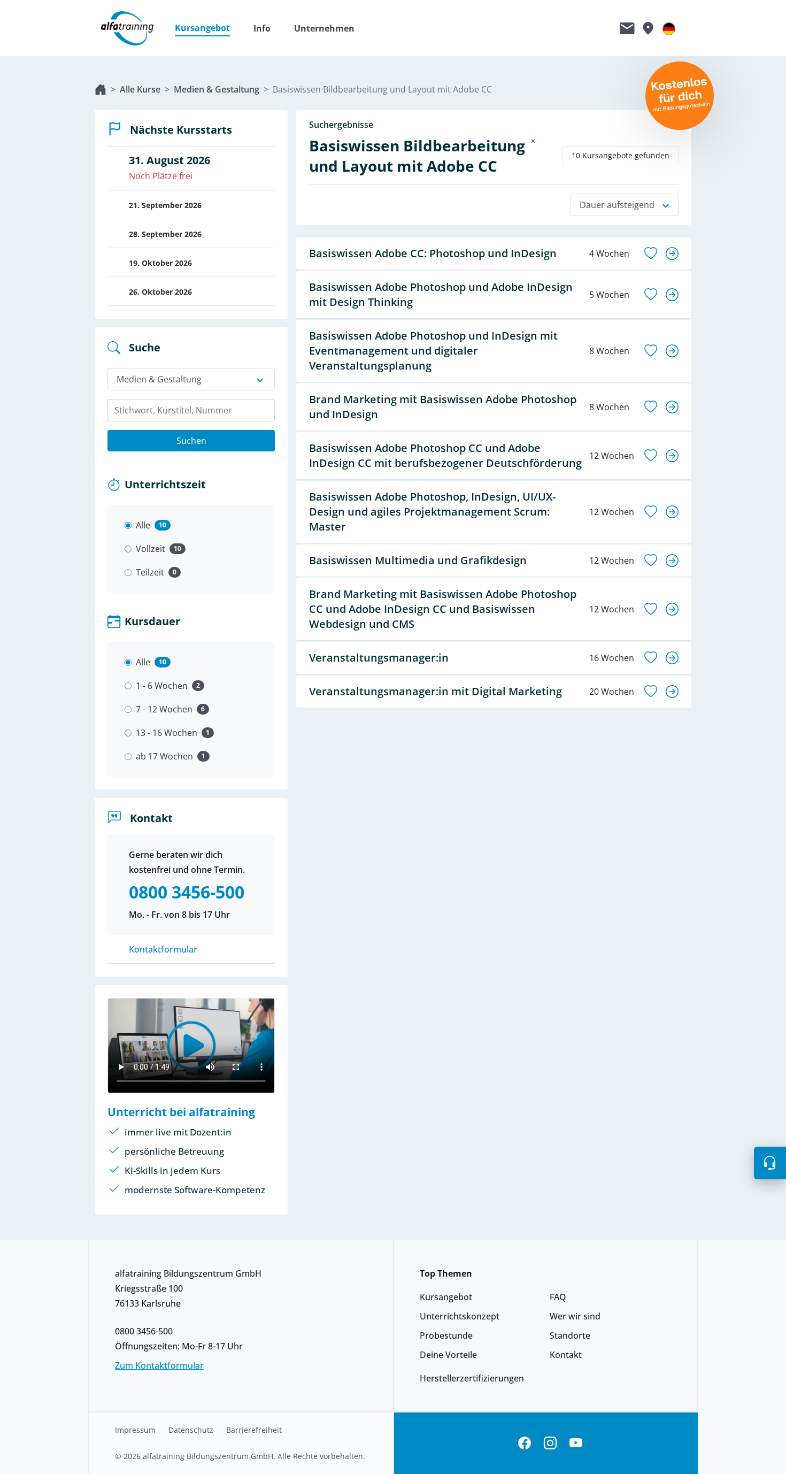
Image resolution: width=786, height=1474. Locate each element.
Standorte (570, 1335)
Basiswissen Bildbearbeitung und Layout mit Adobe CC (382, 89)
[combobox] (191, 410)
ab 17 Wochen (164, 756)
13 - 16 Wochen (166, 733)
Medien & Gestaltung (216, 89)
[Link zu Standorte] (648, 28)
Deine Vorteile (448, 1355)
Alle (143, 525)
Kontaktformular (163, 949)
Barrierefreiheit (254, 1430)
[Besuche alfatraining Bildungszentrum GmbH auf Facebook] (524, 1443)
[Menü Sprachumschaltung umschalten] (668, 28)
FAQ (558, 1297)
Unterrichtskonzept (459, 1316)
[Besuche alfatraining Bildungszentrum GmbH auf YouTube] (575, 1443)
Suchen (191, 441)
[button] (208, 28)
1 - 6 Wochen (162, 686)
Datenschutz (190, 1430)
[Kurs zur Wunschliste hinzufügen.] (650, 253)
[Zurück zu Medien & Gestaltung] (533, 140)
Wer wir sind (575, 1316)
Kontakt (566, 1355)
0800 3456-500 (144, 1331)
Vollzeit (150, 549)
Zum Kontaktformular (159, 1365)
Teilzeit (150, 572)
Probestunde (446, 1335)
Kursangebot (446, 1297)
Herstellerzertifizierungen (472, 1378)
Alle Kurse (140, 89)
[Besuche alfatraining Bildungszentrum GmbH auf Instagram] (550, 1443)
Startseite (100, 89)
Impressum (135, 1430)
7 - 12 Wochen (164, 709)
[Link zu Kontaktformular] (627, 28)
